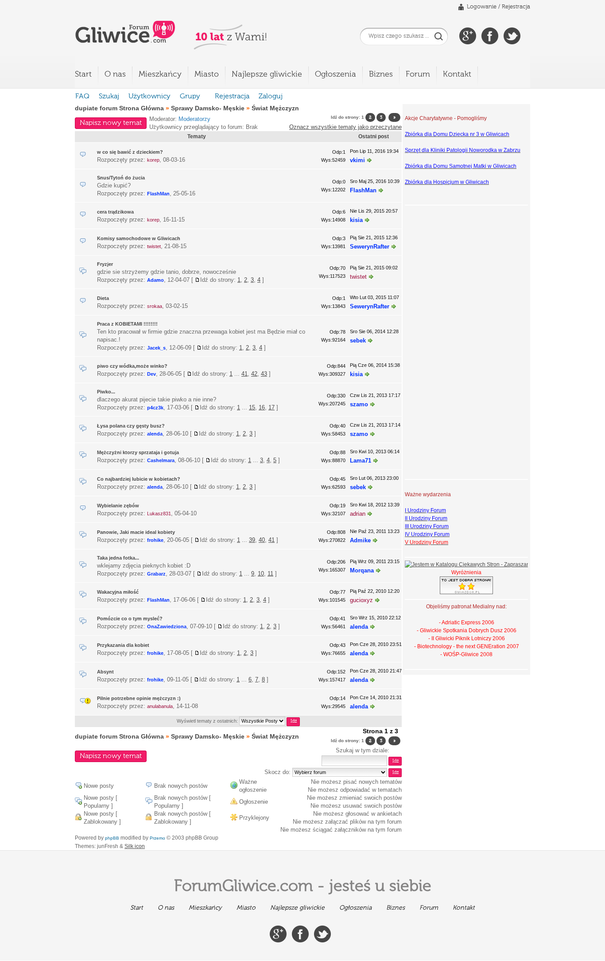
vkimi (357, 160)
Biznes (381, 74)
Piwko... (106, 391)
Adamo (155, 280)
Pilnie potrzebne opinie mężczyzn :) (139, 698)
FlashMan (158, 193)
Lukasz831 (159, 513)
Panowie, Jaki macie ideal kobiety (136, 532)
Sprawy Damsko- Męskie (207, 108)
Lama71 (360, 460)
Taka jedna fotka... (118, 557)
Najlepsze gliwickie (267, 74)
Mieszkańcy (160, 74)
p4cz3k (155, 407)
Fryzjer (105, 264)
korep (153, 160)
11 (270, 573)
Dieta (103, 298)
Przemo (157, 838)
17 (271, 407)
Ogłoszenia (335, 74)
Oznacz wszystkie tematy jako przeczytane (345, 127)
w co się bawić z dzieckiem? (130, 152)
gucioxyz (361, 600)
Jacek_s (156, 347)
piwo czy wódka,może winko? (132, 366)
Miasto (206, 74)
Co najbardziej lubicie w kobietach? (138, 479)
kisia (356, 220)
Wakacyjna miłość (118, 592)
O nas (115, 74)
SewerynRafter (369, 246)
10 (261, 573)
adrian (357, 513)
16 (262, 407)
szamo (359, 404)
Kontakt (457, 74)
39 (252, 540)
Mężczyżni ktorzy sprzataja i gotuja (138, 452)
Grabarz (156, 573)
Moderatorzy (194, 119)
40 (262, 540)
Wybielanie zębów (118, 505)
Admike (360, 540)
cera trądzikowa (115, 211)
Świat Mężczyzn (275, 108)
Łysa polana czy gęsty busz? (131, 425)
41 (244, 373)
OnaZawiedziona (166, 626)
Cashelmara (161, 460)
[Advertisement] (440, 341)
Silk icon (134, 846)
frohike (155, 540)
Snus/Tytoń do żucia (121, 177)
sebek (358, 340)
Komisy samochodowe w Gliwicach (138, 238)
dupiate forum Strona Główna (119, 108)
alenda (155, 433)
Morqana (362, 570)
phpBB (112, 838)
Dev (151, 374)
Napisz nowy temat (111, 123)
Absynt (105, 671)
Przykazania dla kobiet (123, 645)
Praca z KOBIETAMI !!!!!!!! (127, 324)
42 (254, 373)
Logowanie (481, 7)
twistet (154, 246)
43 (264, 373)
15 (252, 407)
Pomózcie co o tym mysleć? (130, 618)
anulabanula (160, 706)
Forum (418, 74)
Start (83, 74)
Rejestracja (516, 7)
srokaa (154, 306)
